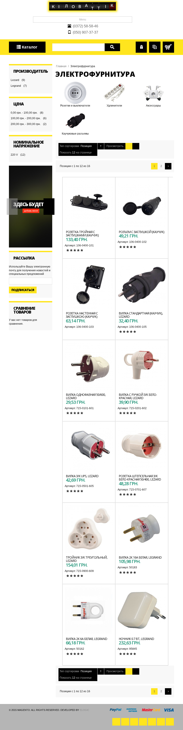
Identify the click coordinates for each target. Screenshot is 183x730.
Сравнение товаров (154, 45)
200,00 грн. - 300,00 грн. (26, 124)
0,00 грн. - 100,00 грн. (24, 112)
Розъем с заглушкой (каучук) (141, 232)
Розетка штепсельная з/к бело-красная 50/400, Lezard (140, 477)
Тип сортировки (69, 146)
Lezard (15, 80)
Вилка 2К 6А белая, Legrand (86, 639)
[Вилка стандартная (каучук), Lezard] (142, 285)
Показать (65, 152)
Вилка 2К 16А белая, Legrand (140, 557)
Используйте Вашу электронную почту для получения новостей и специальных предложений (29, 270)
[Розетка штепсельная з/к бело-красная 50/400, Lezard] (142, 447)
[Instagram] (152, 722)
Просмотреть (114, 146)
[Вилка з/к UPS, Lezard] (89, 447)
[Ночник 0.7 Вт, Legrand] (142, 610)
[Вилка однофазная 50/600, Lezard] (89, 366)
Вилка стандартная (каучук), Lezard (141, 315)
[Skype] (170, 722)
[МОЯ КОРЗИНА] (168, 47)
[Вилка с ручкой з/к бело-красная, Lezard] (142, 366)
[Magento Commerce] (82, 6)
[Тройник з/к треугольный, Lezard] (89, 529)
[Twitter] (125, 722)
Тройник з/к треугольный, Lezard (86, 559)
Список (135, 146)
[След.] (168, 166)
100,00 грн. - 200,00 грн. (26, 118)
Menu (82, 19)
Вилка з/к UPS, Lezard (82, 476)
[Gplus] (143, 722)
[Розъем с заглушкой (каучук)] (142, 203)
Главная (61, 66)
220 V (14, 154)
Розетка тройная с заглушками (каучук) (82, 233)
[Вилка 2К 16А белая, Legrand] (142, 529)
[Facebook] (116, 722)
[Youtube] (134, 722)
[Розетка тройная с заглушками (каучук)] (89, 203)
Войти (139, 43)
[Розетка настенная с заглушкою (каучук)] (89, 285)
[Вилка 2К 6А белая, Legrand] (89, 610)
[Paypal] (161, 722)
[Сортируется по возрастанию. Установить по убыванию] (101, 146)
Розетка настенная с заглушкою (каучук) (82, 315)
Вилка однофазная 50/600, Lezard (86, 396)
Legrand (16, 85)
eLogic (84, 710)
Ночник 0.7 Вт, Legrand (136, 639)
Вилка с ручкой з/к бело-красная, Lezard (138, 396)
